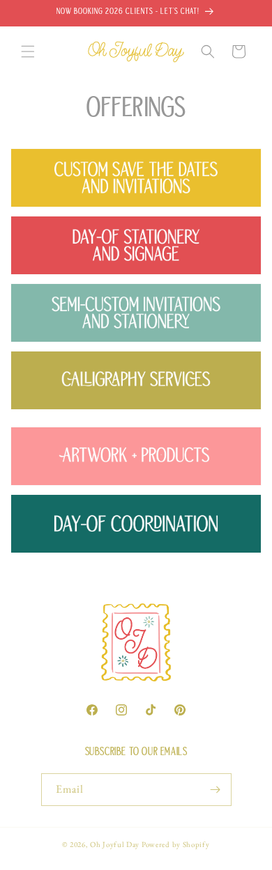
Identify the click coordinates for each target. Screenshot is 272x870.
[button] (28, 51)
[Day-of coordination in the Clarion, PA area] (136, 560)
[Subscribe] (215, 789)
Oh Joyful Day (114, 844)
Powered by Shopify (176, 844)
